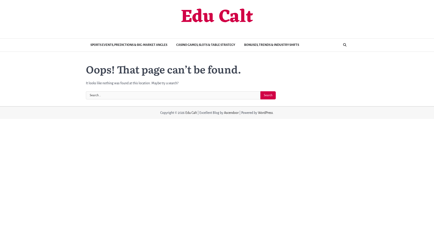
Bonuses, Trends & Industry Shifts (271, 45)
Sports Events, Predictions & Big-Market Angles (128, 45)
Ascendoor (231, 113)
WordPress (265, 113)
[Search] (344, 45)
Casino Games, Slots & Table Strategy (205, 45)
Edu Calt (217, 17)
